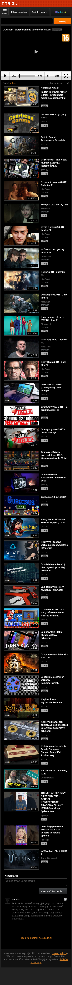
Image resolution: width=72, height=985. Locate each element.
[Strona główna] (9, 3)
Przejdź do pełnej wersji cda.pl (36, 938)
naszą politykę (59, 953)
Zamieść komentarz (53, 891)
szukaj (62, 21)
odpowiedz (18, 918)
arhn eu (14, 83)
